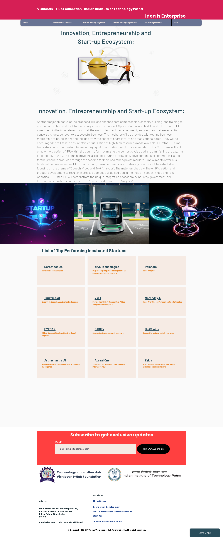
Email (58, 442)
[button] (126, 22)
